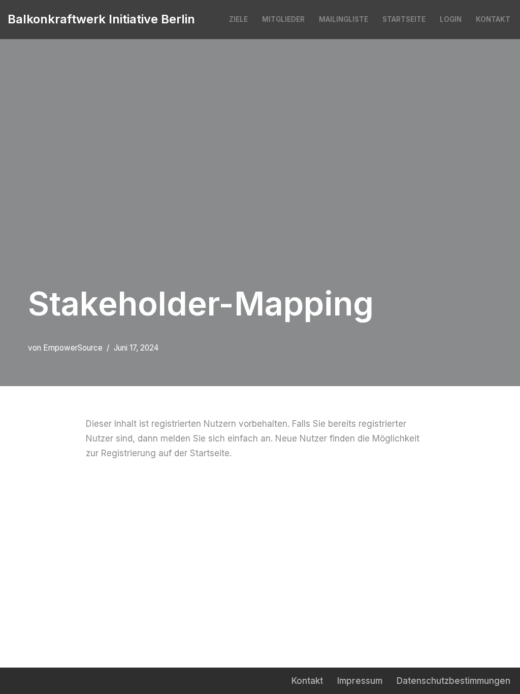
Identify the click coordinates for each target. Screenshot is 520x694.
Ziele (238, 19)
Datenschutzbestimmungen (453, 681)
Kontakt (493, 19)
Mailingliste (343, 19)
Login (451, 19)
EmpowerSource (73, 348)
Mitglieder (283, 19)
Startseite (404, 19)
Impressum (359, 681)
